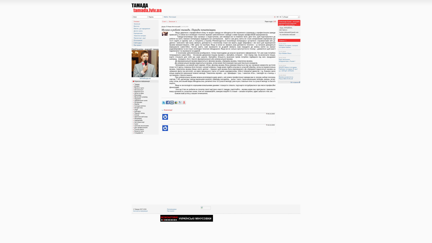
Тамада (137, 84)
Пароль (151, 17)
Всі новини (295, 82)
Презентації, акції (140, 38)
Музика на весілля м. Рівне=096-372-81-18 (286, 78)
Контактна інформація (140, 211)
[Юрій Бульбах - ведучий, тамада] (145, 77)
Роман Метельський (173, 26)
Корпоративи (138, 33)
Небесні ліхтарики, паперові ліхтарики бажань (288, 46)
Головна (136, 21)
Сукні (136, 124)
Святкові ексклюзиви (141, 126)
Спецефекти (138, 133)
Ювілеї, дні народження (142, 28)
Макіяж (136, 104)
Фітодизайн (138, 102)
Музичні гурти (139, 88)
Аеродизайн (138, 120)
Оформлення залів (140, 100)
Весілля (136, 26)
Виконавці (137, 95)
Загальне (137, 24)
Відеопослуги (139, 91)
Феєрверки (138, 118)
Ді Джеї (137, 86)
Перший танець (139, 113)
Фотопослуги (138, 90)
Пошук (286, 17)
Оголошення (138, 40)
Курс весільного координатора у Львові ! (287, 60)
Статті (164, 21)
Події (136, 109)
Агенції (136, 115)
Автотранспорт (139, 122)
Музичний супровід (140, 97)
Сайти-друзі (138, 43)
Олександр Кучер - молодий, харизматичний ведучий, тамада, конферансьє (289, 23)
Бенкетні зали (139, 131)
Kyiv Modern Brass (285, 53)
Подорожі (137, 99)
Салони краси (139, 129)
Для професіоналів (140, 127)
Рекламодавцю (172, 209)
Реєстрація (172, 17)
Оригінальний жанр (140, 117)
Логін (135, 17)
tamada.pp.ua (145, 78)
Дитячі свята (138, 31)
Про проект (137, 45)
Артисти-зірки (139, 93)
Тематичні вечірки (140, 36)
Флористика (138, 108)
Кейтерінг (137, 111)
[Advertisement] (259, 6)
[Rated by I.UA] (206, 209)
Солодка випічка (140, 106)
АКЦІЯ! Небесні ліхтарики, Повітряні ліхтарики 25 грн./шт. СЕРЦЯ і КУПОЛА (288, 69)
